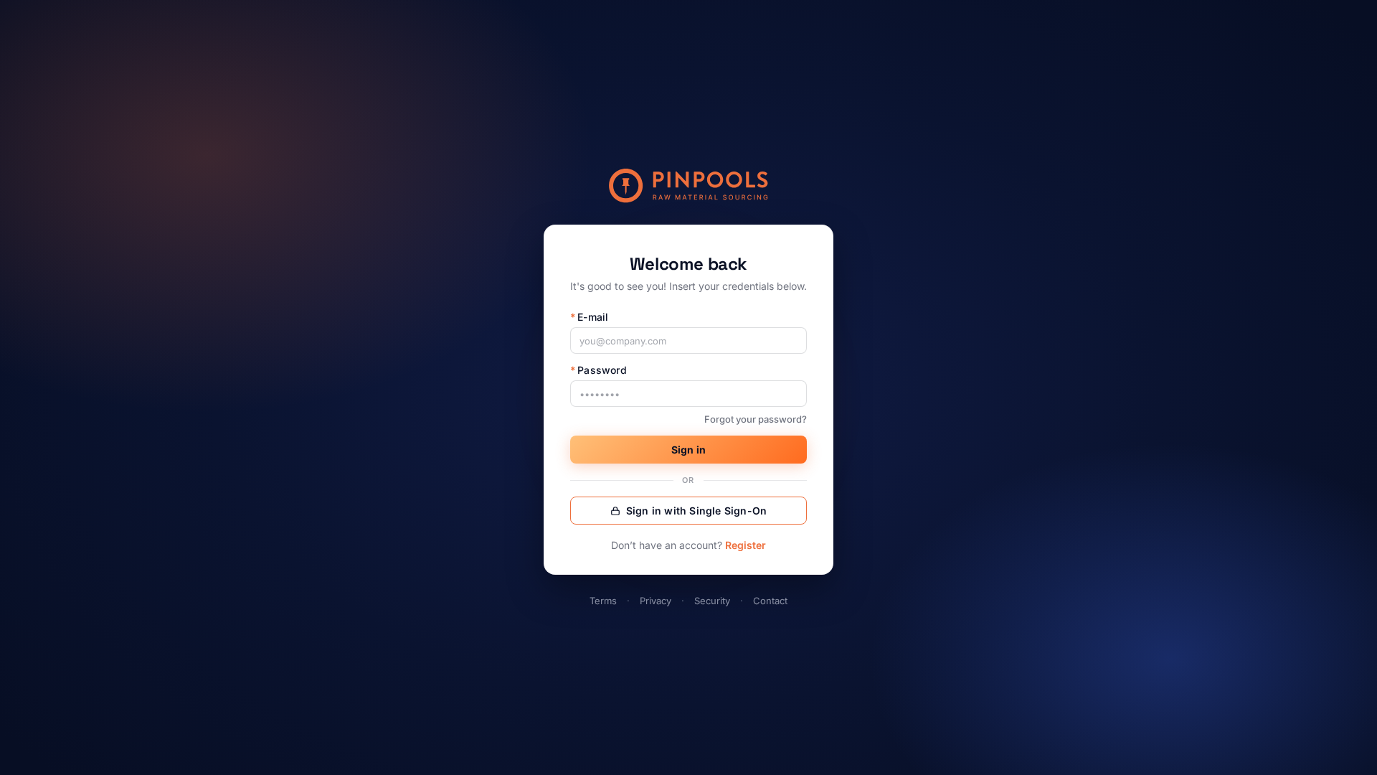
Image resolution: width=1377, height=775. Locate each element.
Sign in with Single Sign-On (696, 510)
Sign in (688, 449)
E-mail (589, 317)
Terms (603, 600)
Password (598, 370)
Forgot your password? (755, 419)
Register (745, 545)
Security (712, 600)
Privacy (655, 600)
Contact (770, 600)
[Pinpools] (688, 186)
